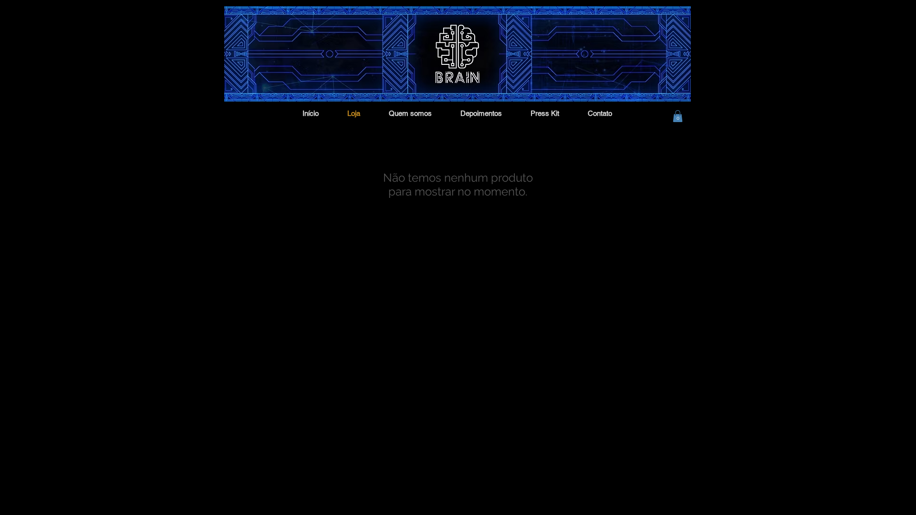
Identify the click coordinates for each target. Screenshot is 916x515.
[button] (678, 116)
